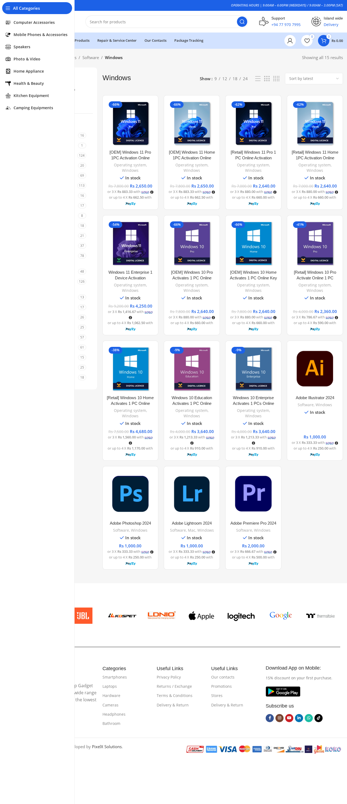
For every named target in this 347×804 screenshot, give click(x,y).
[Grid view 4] (276, 78)
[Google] (281, 615)
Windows (130, 170)
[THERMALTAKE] (320, 615)
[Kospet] (122, 615)
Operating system (130, 164)
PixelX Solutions (107, 746)
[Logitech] (241, 615)
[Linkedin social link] (299, 718)
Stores (217, 695)
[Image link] (283, 691)
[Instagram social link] (279, 718)
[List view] (258, 78)
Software (90, 57)
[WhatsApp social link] (309, 718)
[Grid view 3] (266, 78)
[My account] (290, 40)
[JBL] (82, 615)
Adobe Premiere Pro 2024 (253, 523)
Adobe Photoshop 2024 (130, 523)
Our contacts (222, 677)
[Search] (242, 22)
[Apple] (201, 615)
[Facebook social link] (270, 718)
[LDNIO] (162, 615)
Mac (191, 530)
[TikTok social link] (318, 718)
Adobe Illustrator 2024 (315, 397)
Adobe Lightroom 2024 (192, 523)
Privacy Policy (169, 677)
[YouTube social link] (289, 718)
